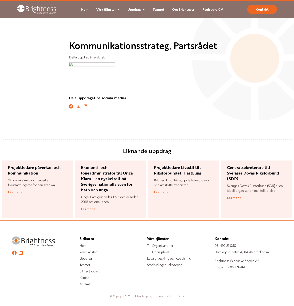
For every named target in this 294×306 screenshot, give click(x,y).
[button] (71, 106)
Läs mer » (15, 192)
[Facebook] (14, 253)
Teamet (158, 9)
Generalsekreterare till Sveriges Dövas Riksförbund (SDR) (253, 173)
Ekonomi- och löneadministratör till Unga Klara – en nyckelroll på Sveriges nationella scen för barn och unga (107, 178)
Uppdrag (134, 9)
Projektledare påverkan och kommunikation (34, 170)
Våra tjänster (106, 9)
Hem (84, 9)
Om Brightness (183, 9)
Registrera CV (212, 9)
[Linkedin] (20, 253)
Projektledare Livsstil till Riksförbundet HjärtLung (177, 170)
